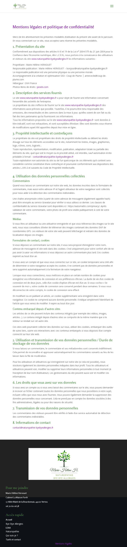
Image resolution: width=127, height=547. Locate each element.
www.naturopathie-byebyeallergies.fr (50, 58)
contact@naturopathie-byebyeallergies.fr (53, 156)
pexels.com (42, 86)
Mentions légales (63, 543)
